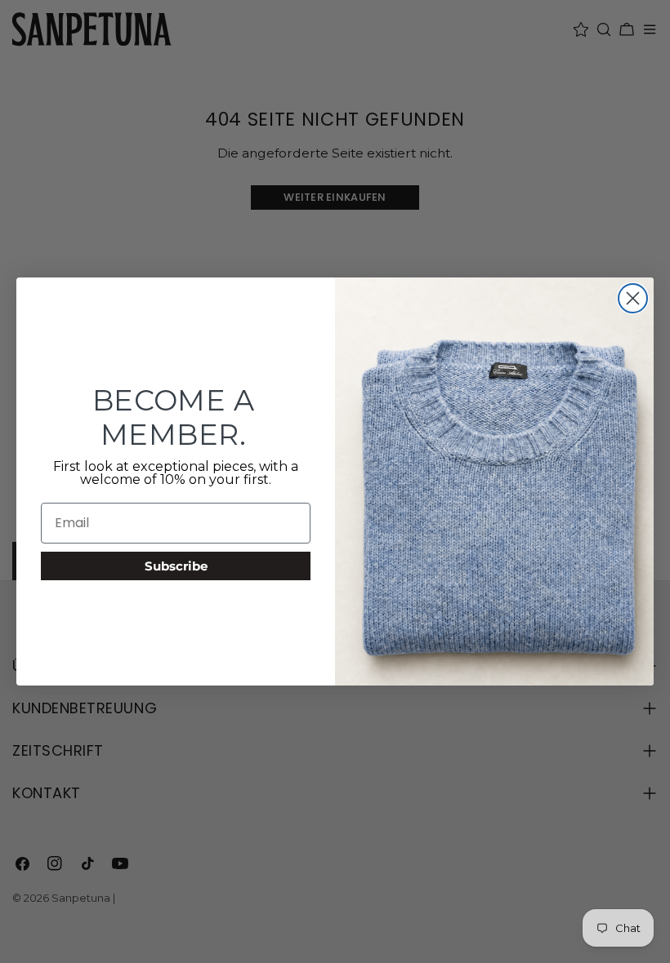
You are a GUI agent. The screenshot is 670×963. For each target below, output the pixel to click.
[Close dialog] (633, 298)
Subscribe (176, 566)
